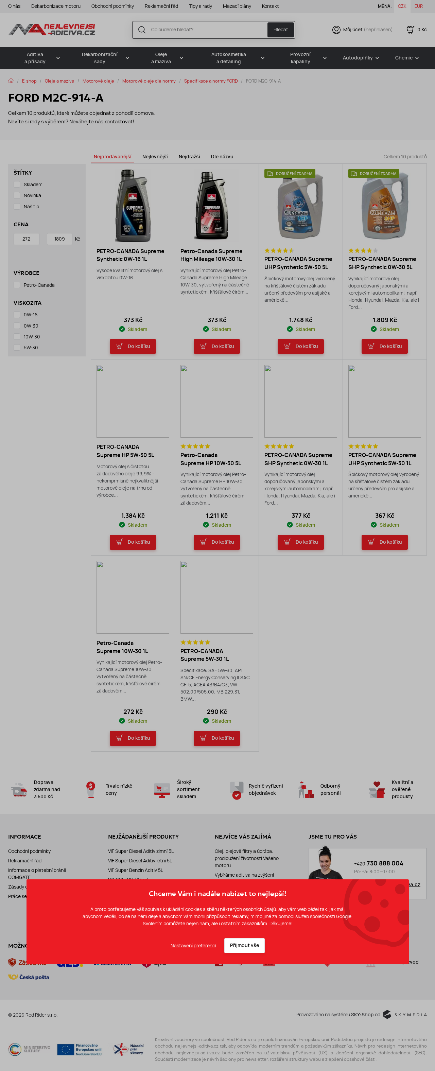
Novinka (32, 195)
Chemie (404, 58)
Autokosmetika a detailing (228, 58)
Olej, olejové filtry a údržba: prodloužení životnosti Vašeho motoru (247, 858)
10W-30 (32, 336)
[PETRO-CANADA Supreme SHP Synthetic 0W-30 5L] (384, 205)
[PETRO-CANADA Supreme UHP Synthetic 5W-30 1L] (384, 401)
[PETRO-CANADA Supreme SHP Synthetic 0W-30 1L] (300, 401)
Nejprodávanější (113, 157)
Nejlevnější (155, 157)
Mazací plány (237, 6)
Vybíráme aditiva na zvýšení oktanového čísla (244, 878)
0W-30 (31, 325)
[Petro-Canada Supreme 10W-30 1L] (133, 597)
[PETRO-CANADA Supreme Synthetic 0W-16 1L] (133, 205)
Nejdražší (189, 157)
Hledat (281, 29)
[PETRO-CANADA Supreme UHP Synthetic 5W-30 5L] (300, 205)
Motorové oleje (98, 81)
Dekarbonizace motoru (56, 6)
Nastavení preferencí (193, 945)
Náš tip (31, 206)
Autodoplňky (358, 58)
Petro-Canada (39, 285)
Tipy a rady (200, 6)
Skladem (33, 184)
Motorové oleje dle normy (149, 81)
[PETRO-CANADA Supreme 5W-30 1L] (216, 597)
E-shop (29, 81)
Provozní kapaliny (300, 58)
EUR (419, 6)
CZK (402, 6)
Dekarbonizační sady (100, 58)
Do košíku (139, 346)
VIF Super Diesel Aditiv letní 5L (140, 860)
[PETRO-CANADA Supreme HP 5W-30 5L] (133, 401)
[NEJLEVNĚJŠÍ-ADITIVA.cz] (51, 29)
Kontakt (270, 6)
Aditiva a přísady (35, 58)
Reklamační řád (161, 6)
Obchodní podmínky (112, 6)
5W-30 (31, 347)
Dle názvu (222, 157)
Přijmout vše (244, 945)
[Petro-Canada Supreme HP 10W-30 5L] (216, 401)
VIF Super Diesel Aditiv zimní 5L (141, 851)
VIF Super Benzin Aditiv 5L (135, 870)
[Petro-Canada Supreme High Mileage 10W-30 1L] (216, 205)
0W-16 (31, 314)
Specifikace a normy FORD (211, 81)
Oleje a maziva (161, 58)
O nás (14, 6)
